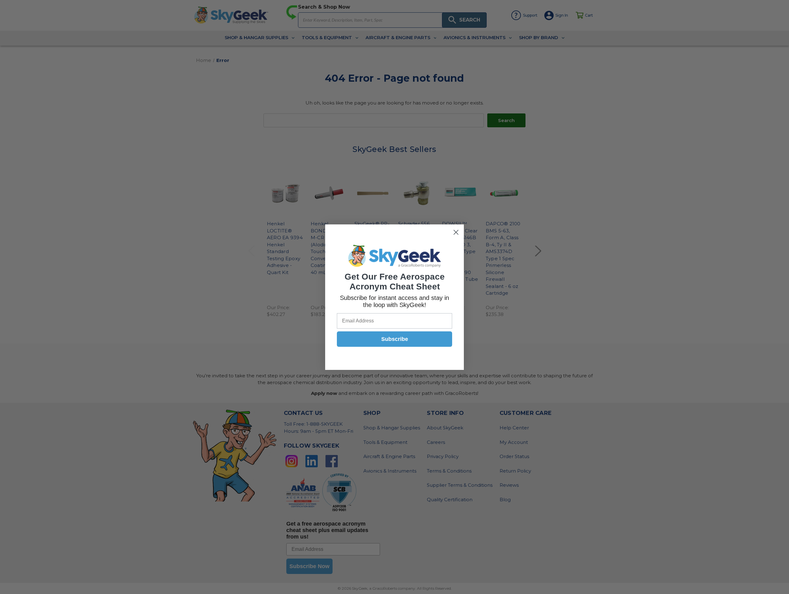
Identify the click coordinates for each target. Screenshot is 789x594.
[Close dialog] (456, 232)
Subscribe (394, 339)
